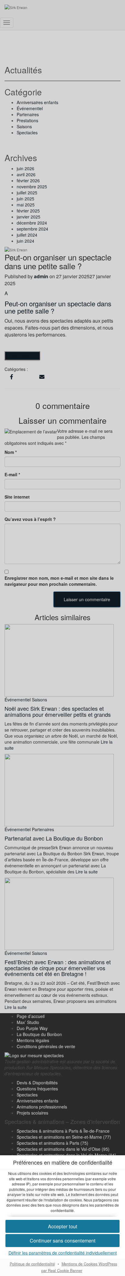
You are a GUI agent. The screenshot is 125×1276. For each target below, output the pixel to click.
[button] (62, 1240)
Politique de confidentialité (32, 1264)
